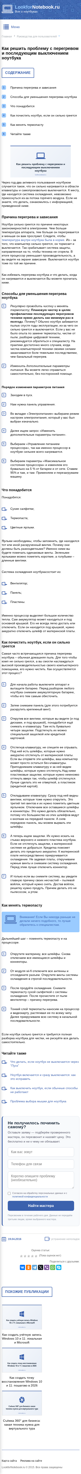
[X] (40, 1267)
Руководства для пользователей (37, 36)
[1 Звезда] (22, 1256)
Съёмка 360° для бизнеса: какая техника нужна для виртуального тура (22, 1424)
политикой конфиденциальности (30, 1196)
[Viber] (46, 1267)
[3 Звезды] (29, 1256)
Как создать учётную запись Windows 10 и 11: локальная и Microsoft (22, 1338)
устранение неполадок (65, 1239)
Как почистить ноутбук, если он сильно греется (43, 115)
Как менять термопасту (26, 124)
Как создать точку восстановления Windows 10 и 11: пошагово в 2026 (22, 1381)
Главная (7, 36)
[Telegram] (34, 1267)
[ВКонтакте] (22, 1267)
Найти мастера (41, 1206)
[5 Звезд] (36, 1256)
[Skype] (58, 1267)
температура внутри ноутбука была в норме (33, 240)
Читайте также (20, 134)
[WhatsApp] (52, 1267)
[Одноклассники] (28, 1267)
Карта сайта (9, 1460)
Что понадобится (22, 106)
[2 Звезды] (25, 1256)
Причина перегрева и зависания (33, 87)
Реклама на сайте (31, 1460)
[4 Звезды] (33, 1256)
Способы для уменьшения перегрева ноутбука (43, 97)
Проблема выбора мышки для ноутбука (38, 1101)
